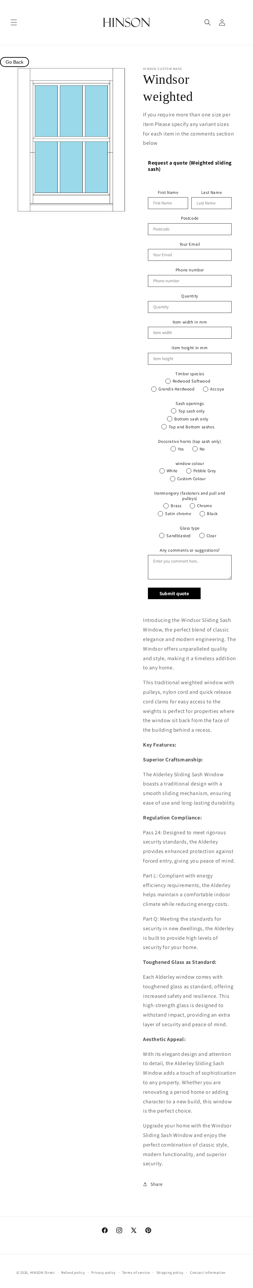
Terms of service (136, 1272)
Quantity (189, 296)
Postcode (190, 218)
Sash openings (190, 403)
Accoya (217, 389)
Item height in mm (190, 348)
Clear (211, 536)
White (172, 471)
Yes (181, 449)
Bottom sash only (191, 419)
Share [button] (157, 1184)
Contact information (208, 1272)
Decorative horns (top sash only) (189, 441)
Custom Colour (191, 478)
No (202, 449)
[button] (14, 22)
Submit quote (174, 593)
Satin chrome (178, 513)
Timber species (189, 374)
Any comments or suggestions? (190, 550)
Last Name (211, 192)
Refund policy (73, 1272)
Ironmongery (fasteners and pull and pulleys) (189, 496)
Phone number (190, 270)
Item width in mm (190, 322)
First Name (168, 192)
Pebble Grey (204, 471)
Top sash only (191, 411)
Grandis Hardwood (176, 389)
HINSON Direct (42, 1272)
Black (212, 513)
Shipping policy (170, 1272)
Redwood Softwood (192, 381)
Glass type (190, 528)
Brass (176, 506)
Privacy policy (103, 1272)
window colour (190, 463)
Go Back (14, 62)
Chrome (204, 506)
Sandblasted (178, 536)
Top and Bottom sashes (191, 427)
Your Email (190, 244)
